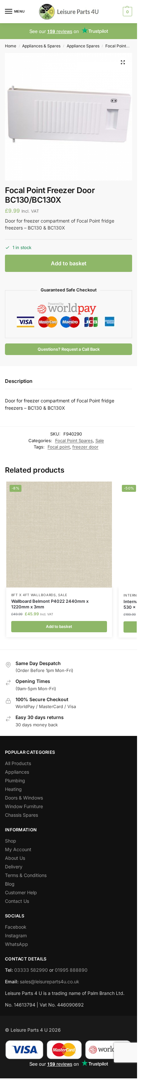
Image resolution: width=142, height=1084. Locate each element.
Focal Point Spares (74, 440)
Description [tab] (18, 381)
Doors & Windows (24, 797)
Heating (13, 789)
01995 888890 (71, 970)
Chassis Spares (21, 815)
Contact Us (17, 901)
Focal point (59, 446)
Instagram (16, 935)
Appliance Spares (83, 45)
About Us (15, 858)
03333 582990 (31, 970)
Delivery (13, 866)
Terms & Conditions (26, 875)
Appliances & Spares (41, 45)
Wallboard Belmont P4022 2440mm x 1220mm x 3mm (50, 603)
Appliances (17, 772)
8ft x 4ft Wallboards (33, 595)
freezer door (85, 446)
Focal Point (115, 45)
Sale (99, 440)
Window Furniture (24, 806)
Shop (10, 841)
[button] (126, 11)
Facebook (15, 927)
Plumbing (15, 780)
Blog (10, 884)
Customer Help (21, 892)
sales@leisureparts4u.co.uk (49, 981)
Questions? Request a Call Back (69, 349)
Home (10, 45)
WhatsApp (16, 944)
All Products (18, 763)
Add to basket (69, 263)
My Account (18, 849)
